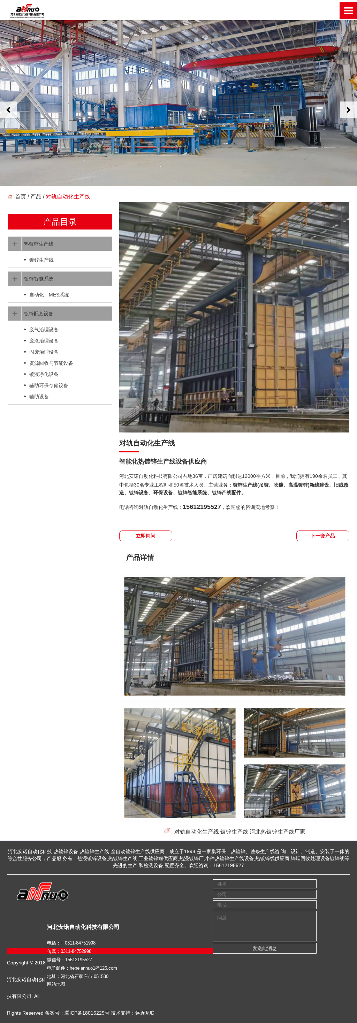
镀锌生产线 (234, 832)
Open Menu (348, 10)
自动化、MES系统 (49, 295)
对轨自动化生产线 (196, 832)
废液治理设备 (44, 341)
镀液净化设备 (44, 374)
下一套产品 (323, 536)
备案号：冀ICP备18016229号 (77, 1013)
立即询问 (145, 536)
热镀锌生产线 (38, 244)
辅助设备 (39, 396)
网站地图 (56, 984)
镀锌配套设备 (38, 313)
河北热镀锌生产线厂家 (277, 832)
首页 (20, 197)
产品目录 (60, 221)
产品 (35, 197)
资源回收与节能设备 (51, 363)
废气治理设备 (44, 329)
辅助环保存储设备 (48, 385)
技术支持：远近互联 (133, 1013)
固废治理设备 (44, 352)
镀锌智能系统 (38, 278)
